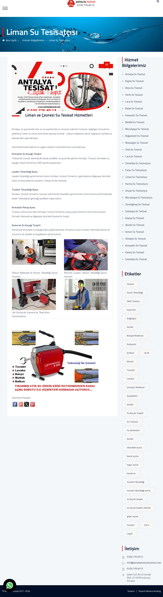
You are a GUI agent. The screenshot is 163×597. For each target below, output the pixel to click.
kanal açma (132, 456)
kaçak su (131, 473)
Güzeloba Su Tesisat (136, 259)
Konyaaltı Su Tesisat (136, 115)
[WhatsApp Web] (9, 585)
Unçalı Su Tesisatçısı (136, 191)
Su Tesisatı (132, 421)
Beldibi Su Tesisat (135, 122)
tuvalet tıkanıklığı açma (138, 490)
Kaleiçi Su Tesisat (134, 252)
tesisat (130, 284)
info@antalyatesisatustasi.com (144, 562)
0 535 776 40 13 (135, 557)
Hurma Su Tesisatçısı (136, 184)
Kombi (130, 327)
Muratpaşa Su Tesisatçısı (138, 197)
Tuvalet (131, 370)
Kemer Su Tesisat (134, 232)
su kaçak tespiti (135, 499)
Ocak (146, 352)
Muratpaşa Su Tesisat (137, 129)
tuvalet (130, 525)
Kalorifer (131, 309)
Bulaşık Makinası (135, 335)
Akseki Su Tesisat (134, 225)
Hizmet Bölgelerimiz (32, 40)
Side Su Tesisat (133, 149)
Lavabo (130, 378)
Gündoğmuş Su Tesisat (137, 204)
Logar (130, 533)
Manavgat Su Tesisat (136, 143)
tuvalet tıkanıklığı (135, 482)
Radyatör (131, 344)
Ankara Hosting (153, 591)
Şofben (130, 352)
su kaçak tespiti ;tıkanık (138, 507)
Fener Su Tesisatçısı (136, 170)
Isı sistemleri (133, 430)
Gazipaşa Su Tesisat (136, 211)
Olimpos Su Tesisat (135, 238)
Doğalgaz (131, 318)
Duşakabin (132, 395)
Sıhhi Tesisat (133, 301)
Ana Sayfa (10, 40)
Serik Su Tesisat (134, 95)
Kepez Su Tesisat (134, 81)
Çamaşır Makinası (136, 387)
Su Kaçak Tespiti (135, 413)
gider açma (132, 516)
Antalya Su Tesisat (135, 74)
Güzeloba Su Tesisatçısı (138, 163)
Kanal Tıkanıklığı (135, 292)
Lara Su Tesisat (133, 101)
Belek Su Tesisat (134, 108)
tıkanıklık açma (134, 447)
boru (146, 525)
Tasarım (131, 591)
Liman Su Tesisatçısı (136, 177)
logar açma (132, 464)
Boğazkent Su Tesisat (137, 136)
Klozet (130, 361)
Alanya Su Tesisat (134, 218)
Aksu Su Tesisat (133, 88)
